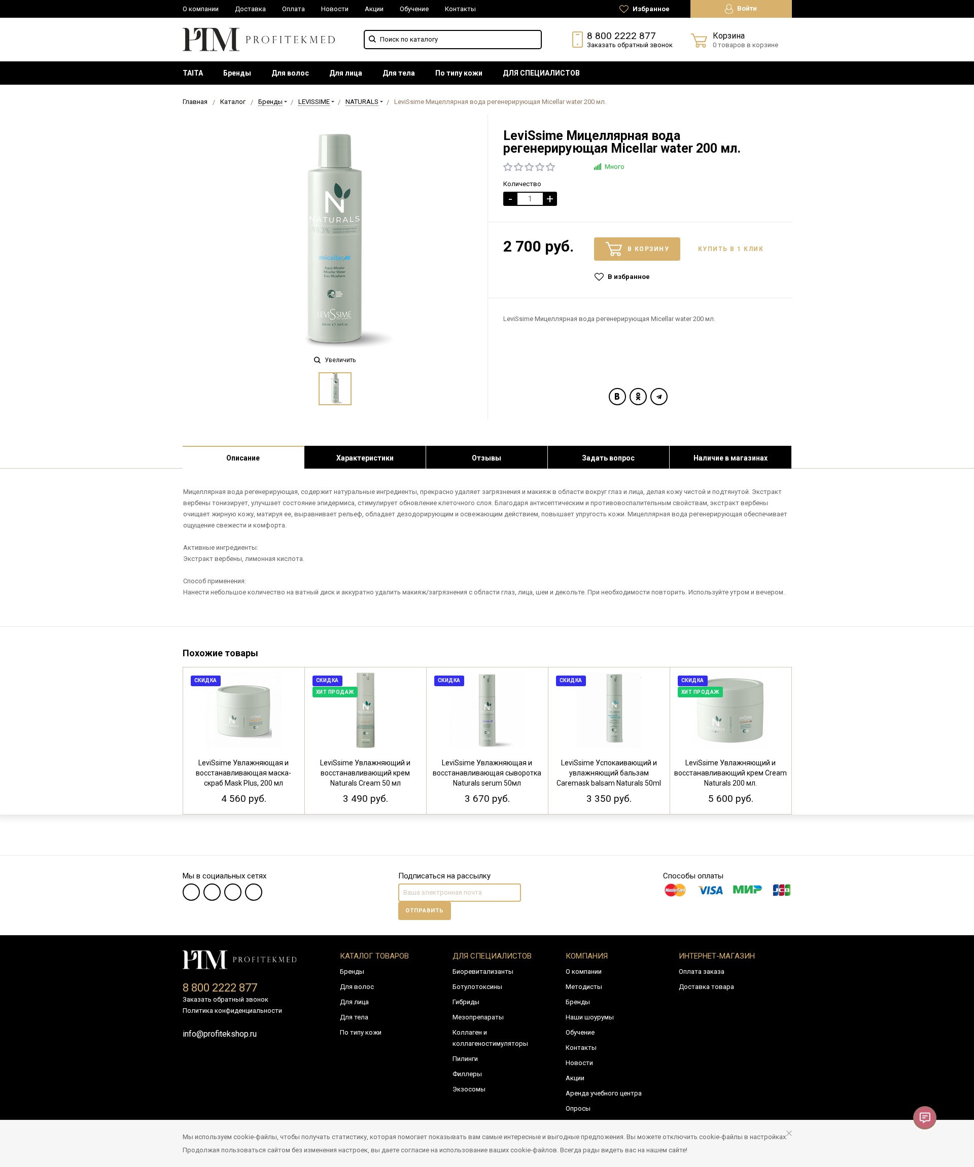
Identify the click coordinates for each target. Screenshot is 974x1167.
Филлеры (467, 1074)
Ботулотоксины (477, 987)
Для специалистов (492, 956)
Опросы (578, 1108)
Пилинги (465, 1059)
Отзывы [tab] (486, 458)
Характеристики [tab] (365, 458)
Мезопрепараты (478, 1017)
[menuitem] (192, 73)
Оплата (293, 9)
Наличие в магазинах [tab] (730, 458)
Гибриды (466, 1002)
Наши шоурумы (590, 1017)
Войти (746, 8)
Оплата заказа (701, 971)
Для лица (345, 73)
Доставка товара (706, 987)
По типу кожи (458, 73)
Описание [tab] (243, 458)
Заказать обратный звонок (630, 45)
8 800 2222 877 (621, 36)
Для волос (290, 73)
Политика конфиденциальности (232, 1010)
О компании (201, 9)
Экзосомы (469, 1089)
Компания (587, 956)
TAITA (193, 73)
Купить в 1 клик (731, 249)
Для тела (398, 73)
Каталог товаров (374, 956)
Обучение (414, 9)
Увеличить (339, 360)
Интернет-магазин (717, 956)
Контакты (460, 9)
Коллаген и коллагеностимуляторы (490, 1038)
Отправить (424, 910)
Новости (335, 9)
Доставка (250, 9)
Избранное (650, 9)
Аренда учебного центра (604, 1093)
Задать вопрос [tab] (608, 458)
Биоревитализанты (483, 971)
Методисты (584, 987)
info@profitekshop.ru (220, 1034)
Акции (374, 9)
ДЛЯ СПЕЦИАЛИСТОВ (541, 73)
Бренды (237, 73)
